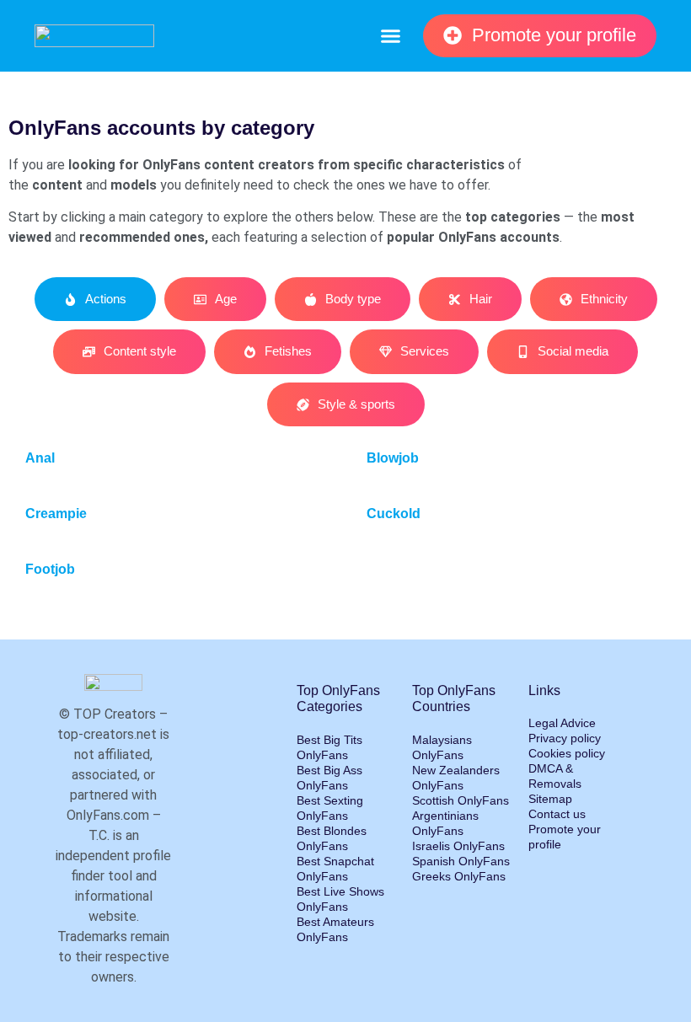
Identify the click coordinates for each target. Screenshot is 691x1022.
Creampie (56, 513)
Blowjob (393, 458)
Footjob (50, 569)
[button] (390, 36)
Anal (40, 458)
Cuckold (393, 513)
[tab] (95, 299)
